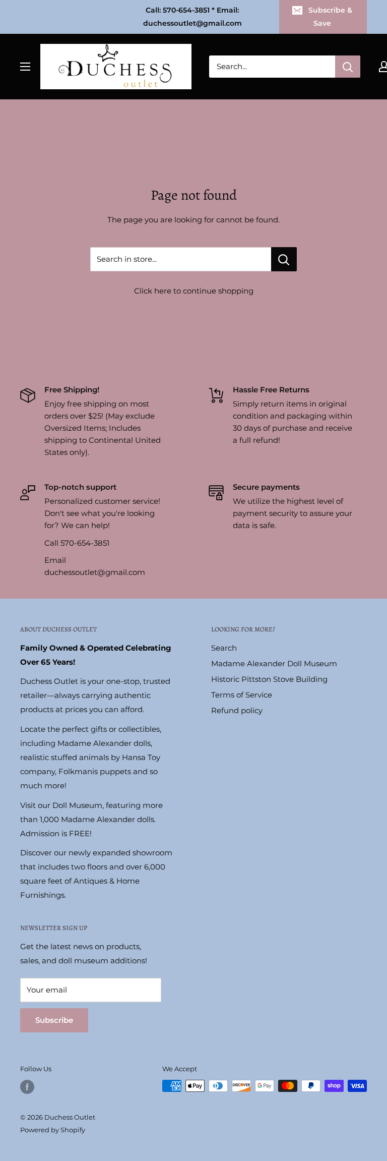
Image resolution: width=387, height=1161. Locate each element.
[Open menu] (25, 67)
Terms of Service (241, 695)
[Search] (347, 66)
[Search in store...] (284, 259)
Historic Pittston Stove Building (269, 679)
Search (224, 648)
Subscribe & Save (330, 17)
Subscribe (54, 1020)
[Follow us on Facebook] (27, 1087)
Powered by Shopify (52, 1130)
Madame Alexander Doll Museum (274, 663)
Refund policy (237, 710)
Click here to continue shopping (193, 291)
